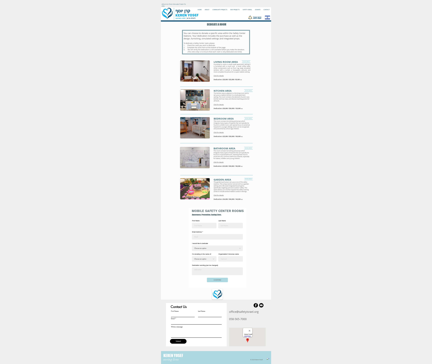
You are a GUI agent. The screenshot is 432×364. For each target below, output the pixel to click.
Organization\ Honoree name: (228, 254)
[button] (219, 132)
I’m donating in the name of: (201, 254)
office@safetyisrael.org (244, 312)
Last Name (222, 220)
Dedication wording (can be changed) (205, 265)
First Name (196, 220)
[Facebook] (256, 305)
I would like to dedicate (200, 243)
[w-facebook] (268, 359)
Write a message (177, 327)
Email (173, 318)
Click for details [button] (219, 76)
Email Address (197, 232)
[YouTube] (261, 305)
